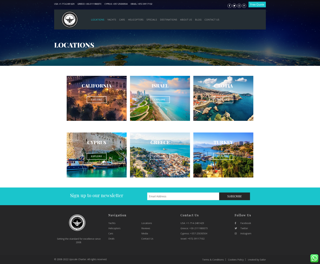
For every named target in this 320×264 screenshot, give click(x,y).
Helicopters (136, 19)
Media (144, 233)
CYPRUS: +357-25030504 (116, 3)
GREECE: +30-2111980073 (89, 3)
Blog (198, 19)
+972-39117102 (196, 238)
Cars (122, 19)
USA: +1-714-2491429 (64, 3)
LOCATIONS (97, 19)
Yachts (111, 19)
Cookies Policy (236, 259)
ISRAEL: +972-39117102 (141, 3)
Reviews (145, 228)
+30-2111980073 (198, 228)
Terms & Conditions (213, 259)
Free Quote (257, 4)
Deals (111, 238)
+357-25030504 (198, 233)
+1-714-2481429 (195, 223)
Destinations (168, 19)
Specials (151, 19)
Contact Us (211, 19)
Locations (146, 223)
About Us (186, 19)
